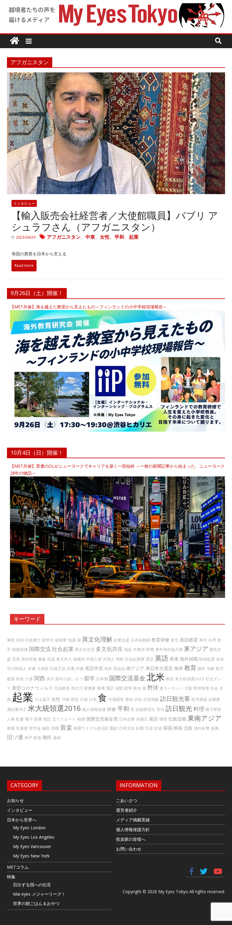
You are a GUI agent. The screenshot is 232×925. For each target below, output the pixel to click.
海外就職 (189, 658)
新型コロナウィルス (32, 688)
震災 (150, 659)
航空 (220, 668)
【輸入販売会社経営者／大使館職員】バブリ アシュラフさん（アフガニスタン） (114, 221)
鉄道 (158, 728)
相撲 (81, 719)
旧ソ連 (15, 737)
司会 (214, 688)
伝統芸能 (177, 718)
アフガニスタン (64, 237)
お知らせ (15, 800)
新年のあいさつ (69, 678)
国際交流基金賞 (102, 718)
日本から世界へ (22, 820)
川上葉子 (42, 699)
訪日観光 (179, 708)
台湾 (212, 640)
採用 (20, 640)
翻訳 (114, 728)
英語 (161, 658)
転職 (140, 728)
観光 (137, 688)
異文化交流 (85, 649)
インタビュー (24, 203)
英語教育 (189, 639)
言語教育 (62, 688)
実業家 (90, 688)
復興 (215, 728)
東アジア (196, 649)
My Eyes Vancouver (32, 846)
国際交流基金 (127, 678)
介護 (29, 678)
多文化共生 (109, 648)
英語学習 (94, 668)
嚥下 (29, 719)
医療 (38, 719)
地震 (72, 640)
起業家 (214, 699)
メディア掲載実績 (133, 820)
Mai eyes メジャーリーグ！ (39, 894)
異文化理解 (97, 639)
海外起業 (202, 728)
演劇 (210, 668)
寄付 (160, 709)
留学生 (48, 640)
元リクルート (64, 719)
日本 (93, 699)
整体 (129, 699)
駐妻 (20, 719)
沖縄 (65, 699)
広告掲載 (151, 699)
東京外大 (64, 659)
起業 (134, 237)
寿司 (203, 640)
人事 (11, 719)
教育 (190, 668)
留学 (89, 678)
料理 (198, 708)
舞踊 (11, 728)
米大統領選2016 (54, 708)
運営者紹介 (126, 810)
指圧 (47, 719)
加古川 (77, 688)
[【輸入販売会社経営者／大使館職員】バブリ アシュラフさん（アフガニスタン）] (116, 76)
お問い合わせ (128, 849)
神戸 (28, 737)
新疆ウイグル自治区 (91, 728)
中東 (90, 237)
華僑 (101, 688)
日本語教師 (140, 640)
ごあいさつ (126, 800)
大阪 (188, 688)
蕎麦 (42, 659)
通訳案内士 (17, 709)
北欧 (188, 727)
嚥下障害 (213, 709)
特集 (11, 877)
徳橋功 (79, 659)
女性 (105, 237)
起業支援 (121, 640)
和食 (20, 678)
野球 (152, 687)
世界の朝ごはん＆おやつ (36, 903)
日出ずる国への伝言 (32, 884)
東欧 (11, 640)
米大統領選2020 (189, 678)
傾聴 (119, 688)
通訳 (110, 688)
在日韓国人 (17, 668)
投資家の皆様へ (131, 839)
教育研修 (160, 639)
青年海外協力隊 (169, 649)
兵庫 (71, 668)
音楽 (66, 727)
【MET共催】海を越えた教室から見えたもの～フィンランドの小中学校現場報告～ (88, 307)
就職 (55, 728)
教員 (170, 678)
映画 (177, 727)
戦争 (128, 688)
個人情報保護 (94, 709)
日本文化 (127, 728)
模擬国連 (20, 649)
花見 (16, 659)
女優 (32, 668)
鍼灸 (46, 728)
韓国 (167, 727)
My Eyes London (29, 828)
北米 (156, 677)
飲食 (37, 737)
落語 (153, 718)
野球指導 (201, 688)
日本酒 (102, 678)
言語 (149, 728)
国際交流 (40, 648)
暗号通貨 (199, 699)
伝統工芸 (58, 668)
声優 (80, 668)
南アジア (135, 668)
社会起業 (63, 648)
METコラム (18, 867)
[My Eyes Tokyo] (14, 41)
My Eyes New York (31, 856)
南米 (178, 668)
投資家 (22, 728)
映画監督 (207, 659)
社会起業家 (135, 659)
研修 (111, 709)
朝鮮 (120, 659)
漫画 (57, 737)
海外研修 (29, 659)
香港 (174, 658)
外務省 (139, 649)
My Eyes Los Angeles (33, 837)
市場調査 (116, 699)
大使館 (43, 668)
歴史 (75, 699)
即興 (150, 649)
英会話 (119, 668)
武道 (51, 659)
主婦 (84, 699)
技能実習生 (145, 709)
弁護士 (142, 719)
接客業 (61, 640)
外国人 (109, 659)
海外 (108, 668)
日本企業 (127, 719)
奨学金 (35, 728)
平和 (119, 237)
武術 (138, 699)
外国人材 (94, 659)
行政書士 (33, 640)
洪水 (50, 678)
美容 (220, 659)
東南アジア (205, 718)
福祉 (128, 649)
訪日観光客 (175, 699)
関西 (39, 678)
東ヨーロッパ (171, 688)
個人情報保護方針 (133, 829)
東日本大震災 (159, 668)
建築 (11, 678)
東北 (175, 640)
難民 (47, 737)
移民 (201, 668)
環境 (163, 719)
